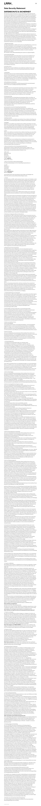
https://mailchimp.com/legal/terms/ (10, 603)
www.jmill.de (9, 172)
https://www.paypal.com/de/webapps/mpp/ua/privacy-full (14, 715)
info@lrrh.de (9, 158)
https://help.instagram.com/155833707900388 (12, 624)
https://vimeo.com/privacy (9, 641)
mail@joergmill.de (10, 171)
